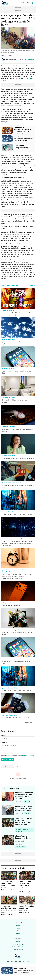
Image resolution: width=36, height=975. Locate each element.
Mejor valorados (22, 767)
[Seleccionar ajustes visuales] (28, 3)
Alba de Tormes (20, 846)
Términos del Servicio (18, 944)
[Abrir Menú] (33, 3)
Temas (18, 933)
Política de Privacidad (18, 947)
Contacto (18, 941)
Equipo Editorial (5, 890)
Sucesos (27, 801)
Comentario (5, 742)
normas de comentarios (27, 755)
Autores (18, 930)
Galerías (18, 925)
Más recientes (8, 767)
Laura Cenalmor (23, 890)
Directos (18, 928)
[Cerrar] (34, 965)
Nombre (4, 735)
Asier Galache (23, 892)
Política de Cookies (18, 949)
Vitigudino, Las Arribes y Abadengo (23, 830)
